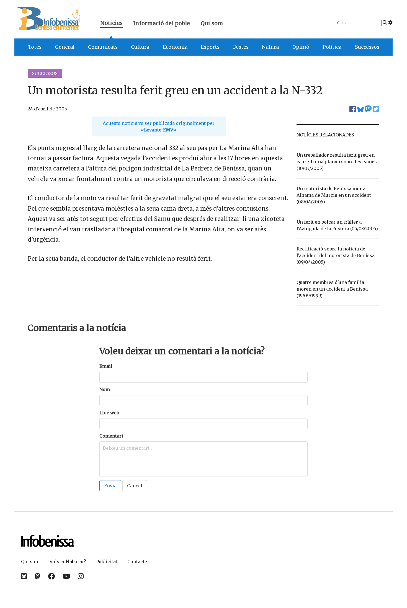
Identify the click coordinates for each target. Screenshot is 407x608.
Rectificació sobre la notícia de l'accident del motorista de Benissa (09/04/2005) (336, 255)
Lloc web (109, 412)
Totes (35, 47)
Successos (367, 47)
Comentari (111, 436)
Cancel (134, 485)
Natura (270, 47)
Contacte (137, 561)
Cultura (140, 47)
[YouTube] (66, 576)
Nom (104, 389)
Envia (110, 485)
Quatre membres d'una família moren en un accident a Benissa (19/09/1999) (332, 289)
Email (105, 366)
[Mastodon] (37, 576)
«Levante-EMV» (158, 130)
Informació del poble (161, 23)
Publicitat (106, 561)
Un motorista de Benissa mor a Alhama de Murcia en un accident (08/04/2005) (334, 195)
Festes (241, 47)
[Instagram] (81, 576)
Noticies (111, 24)
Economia (175, 47)
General (64, 47)
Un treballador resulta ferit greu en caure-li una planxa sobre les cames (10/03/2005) (337, 161)
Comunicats (103, 47)
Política (332, 47)
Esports (210, 47)
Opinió (300, 47)
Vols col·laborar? (68, 561)
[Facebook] (51, 576)
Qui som (212, 23)
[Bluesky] (24, 576)
